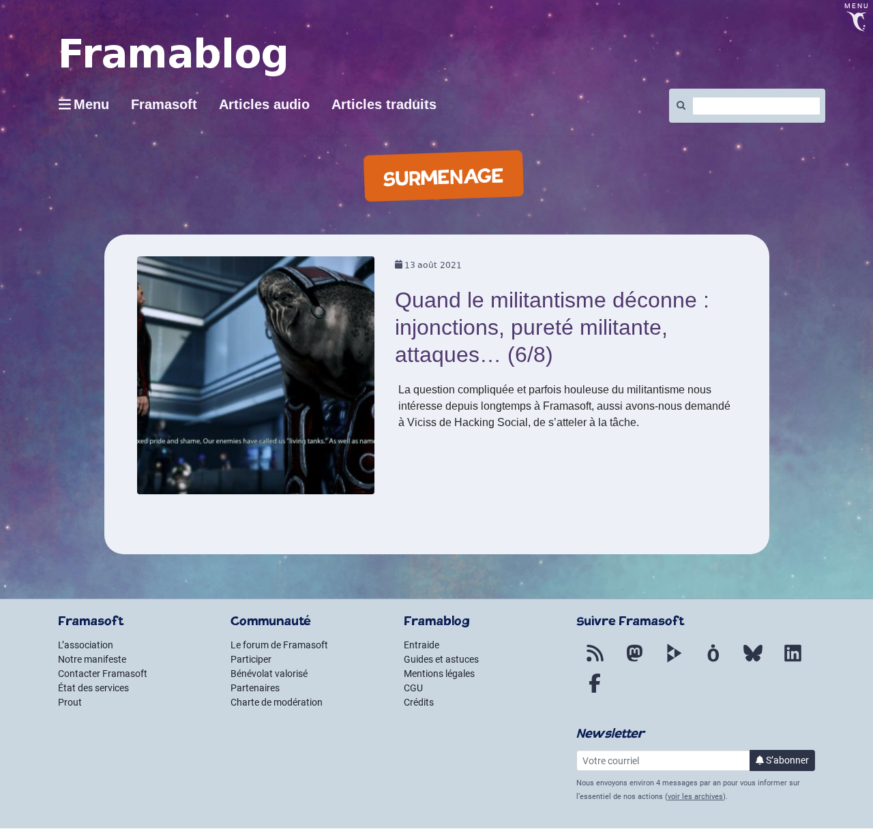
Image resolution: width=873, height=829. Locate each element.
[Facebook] (595, 691)
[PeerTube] (674, 661)
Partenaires (255, 687)
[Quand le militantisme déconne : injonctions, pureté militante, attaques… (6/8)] (256, 380)
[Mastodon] (634, 661)
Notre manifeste (92, 659)
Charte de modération (277, 702)
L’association (85, 644)
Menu (91, 104)
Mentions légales (439, 673)
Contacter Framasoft (102, 673)
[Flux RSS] (595, 661)
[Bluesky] (753, 661)
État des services (93, 687)
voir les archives (695, 796)
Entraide (421, 644)
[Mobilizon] (713, 661)
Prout (70, 702)
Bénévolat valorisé (269, 673)
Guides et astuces (441, 659)
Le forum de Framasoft (279, 644)
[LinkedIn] (793, 661)
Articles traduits (383, 104)
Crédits (419, 702)
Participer (251, 659)
